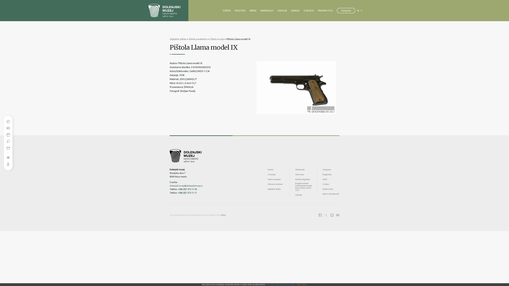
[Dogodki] (8, 135)
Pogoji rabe (327, 174)
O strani (325, 184)
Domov (227, 10)
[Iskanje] (8, 141)
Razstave (240, 10)
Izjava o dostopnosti (330, 194)
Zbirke (252, 10)
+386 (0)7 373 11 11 (187, 193)
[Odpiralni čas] (8, 121)
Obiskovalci (266, 10)
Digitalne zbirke (274, 189)
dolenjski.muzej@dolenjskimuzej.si (186, 186)
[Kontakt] (8, 148)
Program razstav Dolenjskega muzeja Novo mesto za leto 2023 (303, 186)
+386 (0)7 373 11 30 (187, 189)
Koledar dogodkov (302, 179)
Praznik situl (325, 10)
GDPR (324, 179)
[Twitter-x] (326, 215)
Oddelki (295, 10)
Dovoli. (304, 284)
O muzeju (309, 10)
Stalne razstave (274, 179)
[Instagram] (332, 215)
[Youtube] (337, 215)
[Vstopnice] (8, 128)
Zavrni (299, 284)
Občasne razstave (275, 184)
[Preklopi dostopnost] (8, 157)
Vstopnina (346, 10)
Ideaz (223, 215)
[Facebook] (320, 215)
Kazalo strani (327, 189)
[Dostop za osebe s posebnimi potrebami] (8, 164)
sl (358, 10)
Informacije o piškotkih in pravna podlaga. (280, 284)
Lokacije (282, 10)
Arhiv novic (299, 174)
